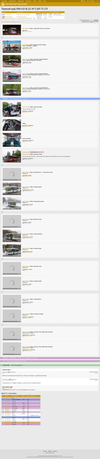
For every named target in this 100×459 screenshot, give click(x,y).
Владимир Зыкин (28, 48)
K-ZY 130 (7, 403)
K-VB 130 (7, 412)
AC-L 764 (7, 406)
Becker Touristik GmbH (22, 16)
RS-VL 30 (7, 408)
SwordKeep (5, 379)
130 (3, 398)
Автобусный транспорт (16, 4)
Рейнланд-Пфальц (8, 16)
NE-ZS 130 (7, 405)
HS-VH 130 (7, 419)
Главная (45, 451)
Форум (50, 451)
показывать (96, 21)
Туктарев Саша (28, 223)
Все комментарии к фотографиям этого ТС (11, 21)
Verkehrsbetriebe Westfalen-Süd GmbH (25, 18)
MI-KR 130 (7, 410)
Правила (55, 451)
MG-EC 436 (7, 399)
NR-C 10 (7, 422)
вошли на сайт (8, 388)
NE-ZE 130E (8, 421)
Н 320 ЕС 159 (41, 152)
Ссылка (96, 380)
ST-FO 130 (7, 401)
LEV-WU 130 (8, 398)
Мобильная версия (50, 452)
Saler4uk (4, 372)
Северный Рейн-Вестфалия (10, 18)
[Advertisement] (50, 438)
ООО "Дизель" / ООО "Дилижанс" (24, 14)
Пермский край (8, 14)
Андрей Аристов (28, 91)
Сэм (26, 270)
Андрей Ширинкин (28, 31)
